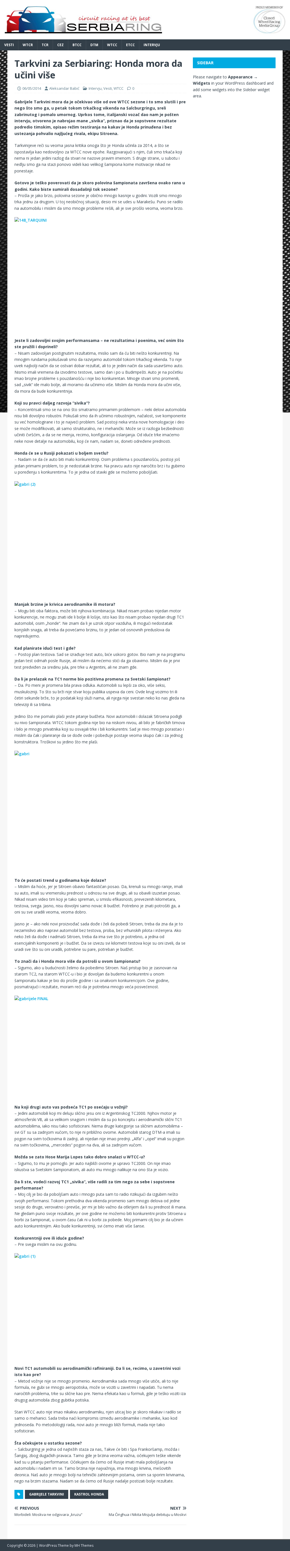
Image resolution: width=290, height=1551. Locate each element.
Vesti (9, 44)
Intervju (95, 88)
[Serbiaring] (145, 35)
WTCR (28, 44)
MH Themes (83, 1545)
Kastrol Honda (89, 1494)
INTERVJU (152, 44)
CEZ (60, 44)
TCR (45, 44)
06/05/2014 (31, 88)
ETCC (130, 44)
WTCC (112, 44)
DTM (94, 44)
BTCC (77, 44)
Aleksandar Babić (64, 88)
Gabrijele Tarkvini (46, 1494)
